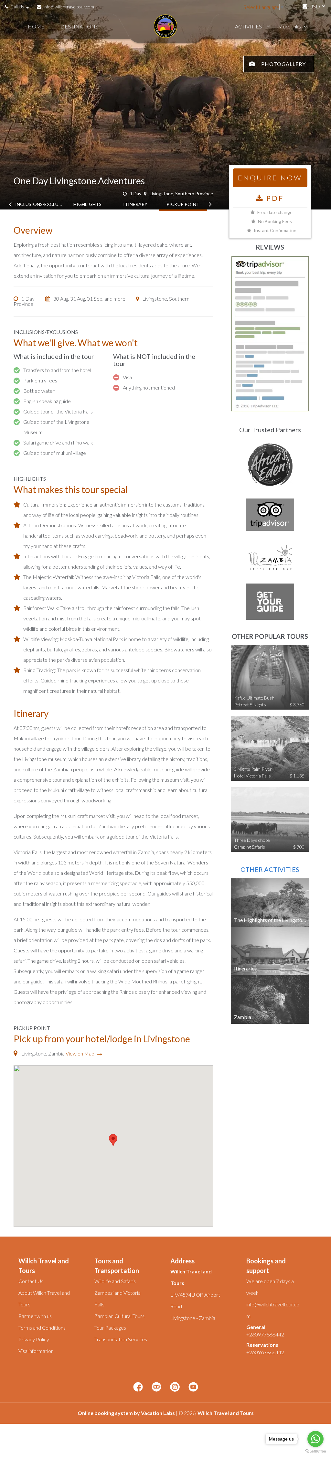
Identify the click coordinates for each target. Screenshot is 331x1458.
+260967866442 (265, 1352)
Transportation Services (120, 1339)
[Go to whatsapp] (315, 1439)
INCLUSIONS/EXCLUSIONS (39, 204)
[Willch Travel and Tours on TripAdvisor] (156, 1387)
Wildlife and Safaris (115, 1281)
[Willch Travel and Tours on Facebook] (138, 1387)
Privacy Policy (33, 1339)
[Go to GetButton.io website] (315, 1451)
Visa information (36, 1351)
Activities (248, 26)
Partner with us (35, 1316)
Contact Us (30, 1281)
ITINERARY (135, 204)
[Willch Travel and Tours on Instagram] (175, 1387)
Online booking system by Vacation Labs (127, 1413)
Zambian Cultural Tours (119, 1316)
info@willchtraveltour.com (68, 6)
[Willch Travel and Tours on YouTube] (193, 1387)
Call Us (17, 6)
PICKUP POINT (182, 204)
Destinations (79, 26)
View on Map (80, 1053)
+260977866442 (265, 1334)
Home (36, 26)
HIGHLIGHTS (87, 204)
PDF (274, 198)
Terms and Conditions (42, 1327)
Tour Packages (110, 1327)
